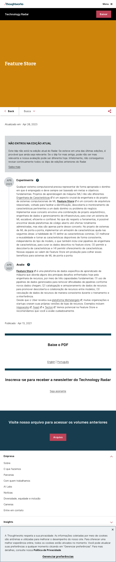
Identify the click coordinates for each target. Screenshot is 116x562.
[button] (37, 180)
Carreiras (8, 504)
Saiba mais (14, 166)
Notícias (8, 492)
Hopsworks (22, 307)
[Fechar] (112, 529)
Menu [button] (106, 4)
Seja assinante (58, 391)
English (51, 361)
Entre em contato (14, 510)
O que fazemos (12, 468)
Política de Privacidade (47, 550)
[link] (103, 14)
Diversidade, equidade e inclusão (22, 498)
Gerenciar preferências (58, 556)
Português (63, 361)
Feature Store (65, 201)
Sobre (7, 463)
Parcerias (9, 474)
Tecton (49, 307)
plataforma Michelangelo (66, 300)
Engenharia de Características (33, 197)
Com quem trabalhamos (17, 480)
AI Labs (8, 486)
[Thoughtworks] (14, 4)
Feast (36, 307)
